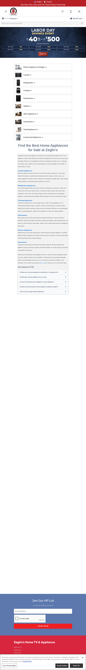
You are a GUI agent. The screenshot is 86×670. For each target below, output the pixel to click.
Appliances (17, 647)
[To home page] (13, 11)
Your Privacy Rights (9, 665)
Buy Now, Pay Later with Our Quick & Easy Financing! (43, 5)
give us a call (42, 262)
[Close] (82, 657)
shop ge (43, 54)
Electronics (17, 650)
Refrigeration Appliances (27, 185)
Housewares (22, 242)
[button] (38, 2)
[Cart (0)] (79, 11)
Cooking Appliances (25, 200)
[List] (62, 11)
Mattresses (17, 653)
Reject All (76, 665)
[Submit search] (82, 23)
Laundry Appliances (25, 171)
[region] (43, 662)
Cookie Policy (27, 661)
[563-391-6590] (70, 11)
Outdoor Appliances (25, 230)
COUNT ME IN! (43, 626)
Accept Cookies (62, 665)
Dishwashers (22, 215)
